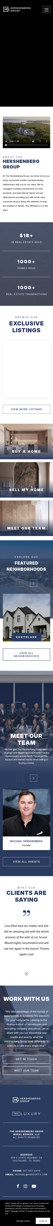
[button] (33, 583)
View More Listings (26, 409)
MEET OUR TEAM (26, 1070)
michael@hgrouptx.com (31, 1174)
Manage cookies (23, 1221)
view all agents (26, 861)
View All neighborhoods (26, 655)
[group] (26, 617)
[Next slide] (26, 973)
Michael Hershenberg (26, 841)
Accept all (43, 1221)
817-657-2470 (31, 1171)
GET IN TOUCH (26, 1059)
